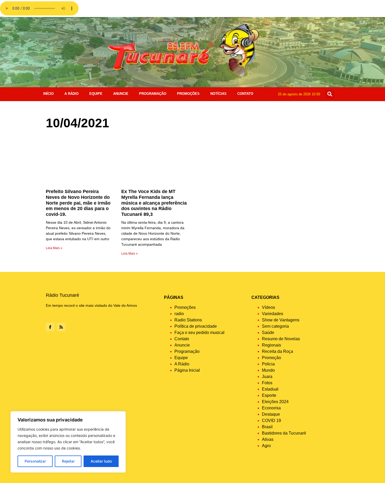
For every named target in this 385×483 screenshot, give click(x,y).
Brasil (267, 427)
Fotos (267, 383)
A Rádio (71, 94)
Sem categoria (275, 326)
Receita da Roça (277, 351)
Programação (152, 94)
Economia (271, 408)
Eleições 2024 (275, 401)
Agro (266, 445)
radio (179, 313)
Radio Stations (188, 320)
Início (48, 94)
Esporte (269, 395)
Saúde (268, 332)
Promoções (188, 94)
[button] (329, 94)
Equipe (95, 94)
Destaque (271, 414)
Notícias (218, 94)
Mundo (268, 370)
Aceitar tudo (101, 461)
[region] (68, 442)
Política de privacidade (195, 326)
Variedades (272, 313)
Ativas (267, 439)
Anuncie (120, 94)
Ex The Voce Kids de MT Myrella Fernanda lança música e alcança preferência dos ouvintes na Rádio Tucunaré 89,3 (154, 203)
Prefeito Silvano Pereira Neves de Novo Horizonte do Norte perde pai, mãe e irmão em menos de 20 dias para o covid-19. (78, 203)
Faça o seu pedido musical (199, 332)
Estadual (270, 389)
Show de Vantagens (280, 320)
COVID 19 (271, 420)
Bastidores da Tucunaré (284, 433)
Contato (245, 94)
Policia (268, 364)
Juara (267, 376)
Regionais (271, 345)
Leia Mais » (54, 248)
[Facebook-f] (50, 327)
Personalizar (35, 461)
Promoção (271, 357)
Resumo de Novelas (281, 339)
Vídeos (268, 307)
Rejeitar (68, 461)
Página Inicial (187, 370)
